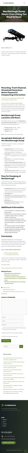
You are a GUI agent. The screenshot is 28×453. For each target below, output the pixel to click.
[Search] (21, 346)
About (4, 421)
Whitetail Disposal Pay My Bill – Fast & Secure (13, 389)
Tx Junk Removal (8, 3)
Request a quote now (8, 442)
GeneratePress (19, 450)
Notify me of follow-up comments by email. (12, 333)
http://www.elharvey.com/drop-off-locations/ (11, 268)
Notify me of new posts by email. (10, 336)
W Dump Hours (6, 287)
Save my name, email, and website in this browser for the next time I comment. (14, 328)
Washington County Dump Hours (13, 273)
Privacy (4, 426)
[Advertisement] (14, 72)
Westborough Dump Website (11, 253)
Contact (5, 424)
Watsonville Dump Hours (9, 289)
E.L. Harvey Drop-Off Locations (12, 254)
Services (5, 419)
